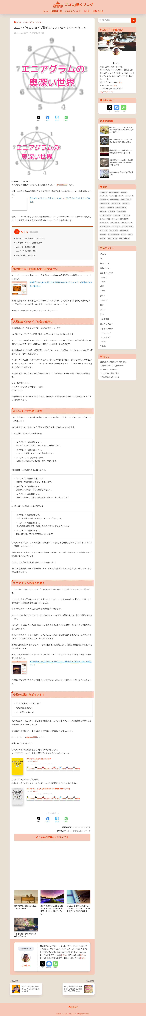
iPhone (103, 254)
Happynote (114, 199)
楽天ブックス (49, 769)
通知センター (112, 238)
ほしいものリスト (107, 92)
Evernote (129, 196)
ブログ (102, 310)
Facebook (49, 967)
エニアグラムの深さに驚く (26, 251)
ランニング (106, 333)
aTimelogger (114, 192)
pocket (125, 203)
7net (57, 769)
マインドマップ (127, 226)
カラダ (104, 278)
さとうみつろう (105, 215)
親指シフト (104, 264)
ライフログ (113, 230)
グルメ (102, 296)
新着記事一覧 (57, 11)
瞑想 (102, 238)
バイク (104, 342)
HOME (74, 1007)
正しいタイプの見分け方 (25, 247)
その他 (102, 346)
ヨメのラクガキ (106, 324)
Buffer (124, 192)
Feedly (55, 967)
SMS (102, 207)
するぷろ (116, 215)
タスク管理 (115, 223)
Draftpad (113, 196)
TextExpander (121, 207)
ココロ (74, 827)
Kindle (40, 769)
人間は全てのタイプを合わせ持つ (29, 243)
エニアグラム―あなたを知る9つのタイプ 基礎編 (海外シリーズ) (48, 789)
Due (121, 196)
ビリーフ (86, 831)
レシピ (104, 300)
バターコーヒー (126, 223)
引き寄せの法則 (113, 234)
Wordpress (121, 211)
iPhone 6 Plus (126, 199)
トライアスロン (106, 329)
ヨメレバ (35, 761)
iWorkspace (104, 203)
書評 (102, 305)
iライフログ (116, 203)
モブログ (103, 230)
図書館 (78, 769)
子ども (102, 291)
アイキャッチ (105, 219)
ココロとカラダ (84, 827)
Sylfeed (110, 207)
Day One (103, 196)
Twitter (103, 211)
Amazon (32, 769)
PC (101, 259)
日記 (123, 234)
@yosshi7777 (62, 185)
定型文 (103, 234)
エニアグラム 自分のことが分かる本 (39, 759)
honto (64, 769)
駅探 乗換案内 (124, 238)
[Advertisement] (52, 865)
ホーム (45, 11)
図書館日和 (124, 230)
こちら (63, 955)
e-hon (71, 769)
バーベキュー (105, 226)
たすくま (126, 215)
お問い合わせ (98, 11)
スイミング (106, 337)
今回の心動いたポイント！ (26, 255)
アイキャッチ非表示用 (72, 831)
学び (102, 314)
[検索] (133, 20)
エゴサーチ (104, 223)
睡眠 (130, 234)
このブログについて (73, 11)
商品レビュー (105, 268)
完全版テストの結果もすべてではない (30, 238)
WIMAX (111, 211)
